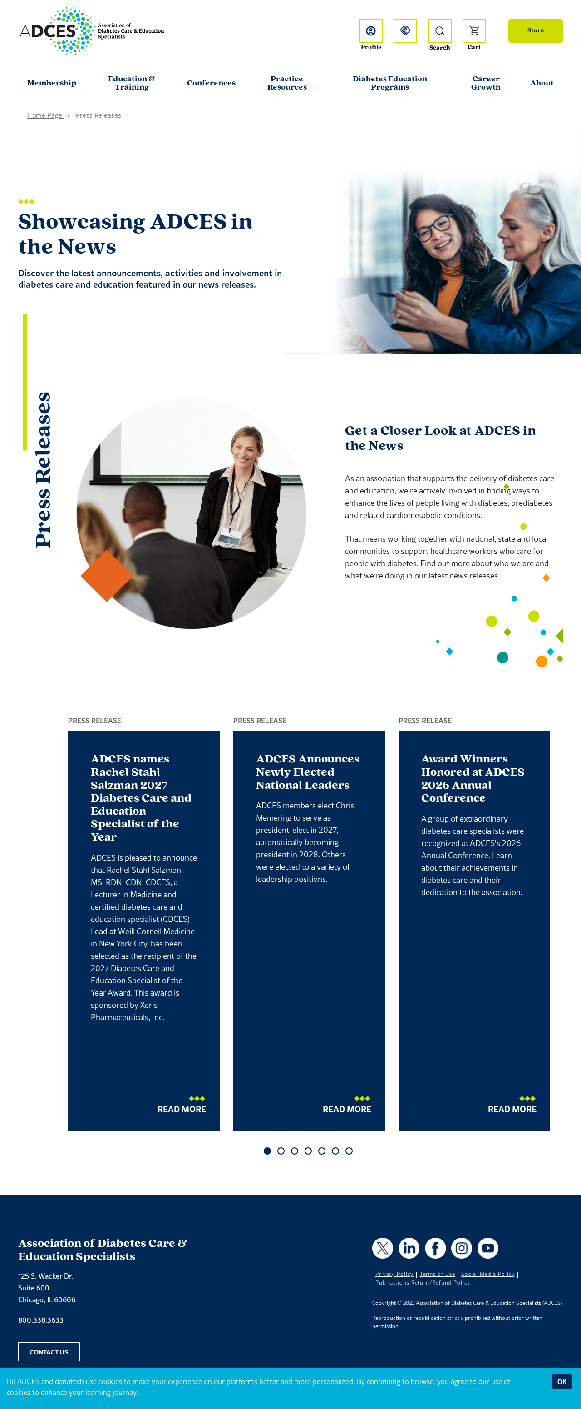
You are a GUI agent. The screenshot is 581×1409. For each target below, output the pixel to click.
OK (561, 1381)
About (542, 84)
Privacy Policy (394, 1274)
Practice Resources (287, 83)
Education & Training (131, 83)
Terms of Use (437, 1274)
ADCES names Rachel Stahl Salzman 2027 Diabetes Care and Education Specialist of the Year (141, 798)
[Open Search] (440, 31)
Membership (51, 84)
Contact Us (49, 1351)
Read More (182, 1109)
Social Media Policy (487, 1274)
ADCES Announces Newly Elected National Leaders (307, 772)
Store (535, 30)
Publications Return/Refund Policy (422, 1282)
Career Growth (486, 83)
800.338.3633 (41, 1320)
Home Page (45, 115)
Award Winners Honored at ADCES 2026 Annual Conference (473, 779)
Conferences (211, 84)
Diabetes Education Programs (390, 83)
